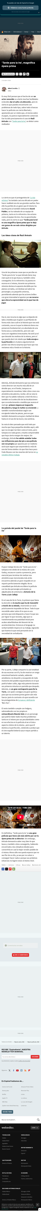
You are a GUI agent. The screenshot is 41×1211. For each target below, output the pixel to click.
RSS (25, 1070)
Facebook (17, 74)
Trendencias (5, 1176)
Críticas (18, 865)
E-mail (27, 74)
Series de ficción (7, 1087)
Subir (33, 1128)
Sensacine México (25, 1194)
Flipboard (24, 74)
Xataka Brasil (5, 1194)
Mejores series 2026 (19, 1042)
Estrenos (11, 865)
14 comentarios (9, 74)
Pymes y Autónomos (26, 1179)
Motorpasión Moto (26, 1166)
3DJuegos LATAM (25, 1191)
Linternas (24, 1105)
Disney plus (5, 1090)
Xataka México (6, 1191)
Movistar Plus (25, 1090)
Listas (23, 1094)
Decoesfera (5, 1179)
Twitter (20, 74)
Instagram (21, 1070)
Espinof (23, 1153)
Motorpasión (24, 1163)
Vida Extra (24, 1141)
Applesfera (5, 1143)
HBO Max (4, 1102)
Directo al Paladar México (9, 1200)
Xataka (4, 1138)
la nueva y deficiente (26, 700)
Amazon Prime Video (27, 1087)
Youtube (17, 1070)
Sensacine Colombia (26, 1197)
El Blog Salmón (25, 1176)
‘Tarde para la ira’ (18, 121)
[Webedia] (8, 1128)
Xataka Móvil (5, 1141)
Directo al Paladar (7, 1163)
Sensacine (23, 1150)
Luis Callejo (27, 865)
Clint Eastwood (17, 32)
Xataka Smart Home (7, 1146)
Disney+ (26, 32)
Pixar (32, 32)
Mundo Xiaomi (6, 1149)
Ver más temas (7, 1112)
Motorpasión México (26, 1200)
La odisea (24, 1098)
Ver (21, 955)
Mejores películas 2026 (33, 1042)
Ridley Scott (7, 32)
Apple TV (4, 1098)
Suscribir (35, 1057)
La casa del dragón (26, 1102)
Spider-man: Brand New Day (10, 1105)
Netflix (4, 1094)
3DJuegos (23, 1138)
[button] (13, 88)
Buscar (38, 1119)
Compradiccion (6, 1181)
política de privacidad (24, 1061)
